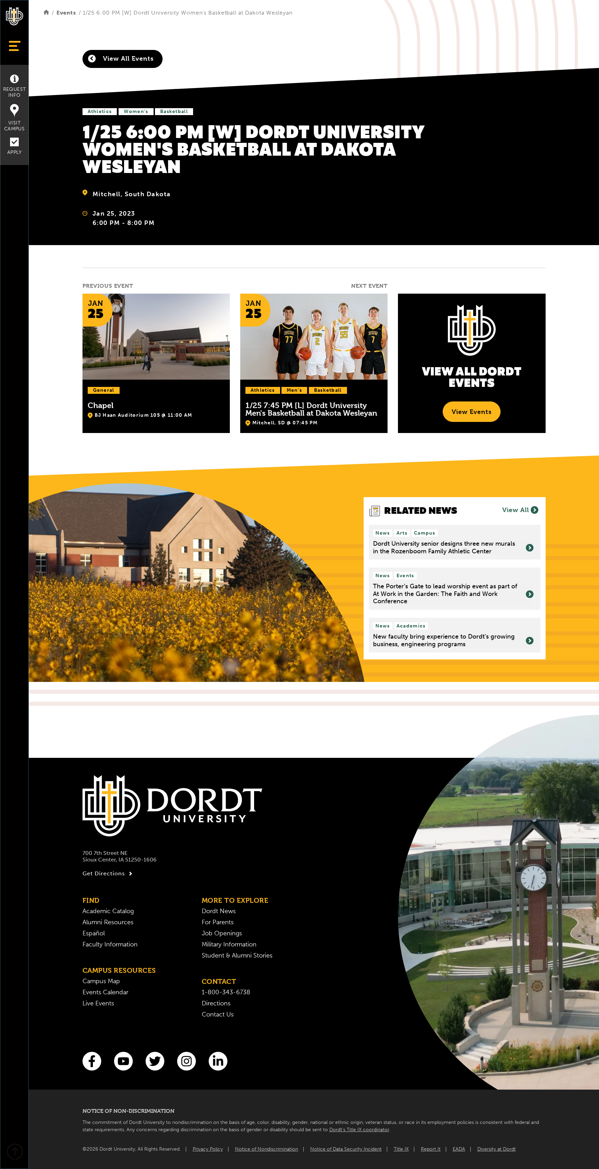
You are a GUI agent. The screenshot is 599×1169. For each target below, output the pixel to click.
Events (66, 12)
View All (515, 509)
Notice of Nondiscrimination (266, 1149)
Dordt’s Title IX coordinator (359, 1130)
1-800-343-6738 (226, 992)
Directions (216, 1003)
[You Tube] (123, 1061)
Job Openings (222, 933)
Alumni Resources (108, 922)
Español (94, 933)
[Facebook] (92, 1061)
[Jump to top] (14, 1152)
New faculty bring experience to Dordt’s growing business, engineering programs (444, 640)
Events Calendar (105, 992)
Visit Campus (14, 126)
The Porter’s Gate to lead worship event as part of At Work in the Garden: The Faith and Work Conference (445, 594)
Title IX (401, 1149)
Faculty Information (110, 944)
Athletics (100, 111)
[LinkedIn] (218, 1061)
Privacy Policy (208, 1149)
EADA (459, 1149)
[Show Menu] (14, 45)
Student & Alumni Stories (237, 955)
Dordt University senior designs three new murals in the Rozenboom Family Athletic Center (444, 547)
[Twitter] (155, 1061)
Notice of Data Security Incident (346, 1149)
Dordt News (219, 911)
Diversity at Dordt (496, 1149)
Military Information (229, 944)
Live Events (98, 1003)
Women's (136, 111)
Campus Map (101, 981)
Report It (431, 1149)
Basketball (174, 111)
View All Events (127, 58)
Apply (14, 152)
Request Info (14, 92)
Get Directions (104, 873)
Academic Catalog (108, 911)
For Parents (218, 922)
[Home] (46, 12)
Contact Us (218, 1014)
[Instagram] (186, 1061)
